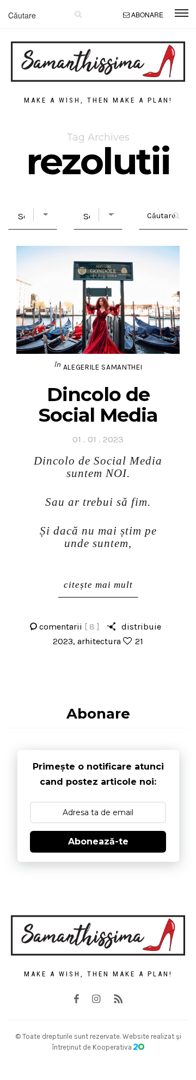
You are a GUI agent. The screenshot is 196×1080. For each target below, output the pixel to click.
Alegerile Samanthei (103, 367)
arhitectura (99, 641)
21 (139, 641)
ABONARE (147, 14)
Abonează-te (98, 841)
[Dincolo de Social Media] (98, 300)
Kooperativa (113, 1047)
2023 (63, 641)
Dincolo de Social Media (98, 405)
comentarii (69, 626)
